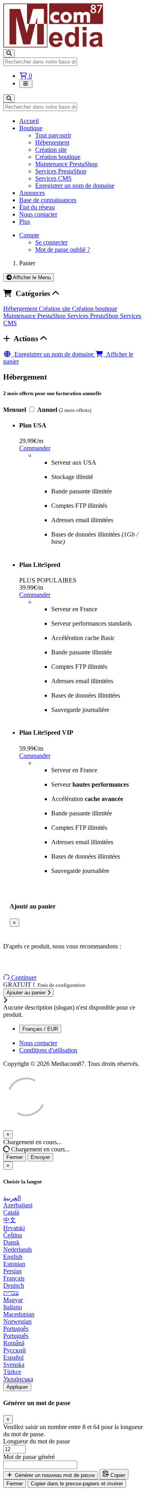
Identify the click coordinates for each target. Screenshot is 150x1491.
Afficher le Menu (31, 277)
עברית (11, 1292)
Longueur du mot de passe (36, 1441)
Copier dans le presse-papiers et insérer (77, 1484)
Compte (29, 235)
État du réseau (37, 207)
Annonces (32, 192)
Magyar (13, 1299)
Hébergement (52, 142)
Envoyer (40, 1157)
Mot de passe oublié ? (62, 249)
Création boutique (57, 156)
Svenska (13, 1364)
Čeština (12, 1235)
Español (13, 1357)
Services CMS (53, 178)
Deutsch (13, 1285)
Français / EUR (40, 1029)
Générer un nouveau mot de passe (54, 1475)
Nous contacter (38, 214)
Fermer (14, 1157)
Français (13, 1278)
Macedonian (18, 1314)
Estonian (14, 1263)
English (12, 1256)
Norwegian (17, 1321)
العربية (12, 1198)
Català (11, 1212)
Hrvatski (14, 1228)
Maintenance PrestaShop (66, 164)
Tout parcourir (53, 135)
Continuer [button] (23, 977)
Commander (34, 448)
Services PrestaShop (60, 171)
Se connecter (51, 242)
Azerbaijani (17, 1205)
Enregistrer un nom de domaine (74, 185)
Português (15, 1328)
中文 (9, 1220)
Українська (18, 1379)
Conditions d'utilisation (48, 1050)
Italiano (12, 1307)
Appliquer (17, 1387)
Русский (14, 1350)
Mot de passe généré (29, 1456)
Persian (12, 1271)
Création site (51, 149)
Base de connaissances (47, 200)
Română (13, 1343)
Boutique (30, 128)
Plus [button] (24, 221)
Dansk (11, 1242)
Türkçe (12, 1371)
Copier (117, 1475)
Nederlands (17, 1249)
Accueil (29, 120)
